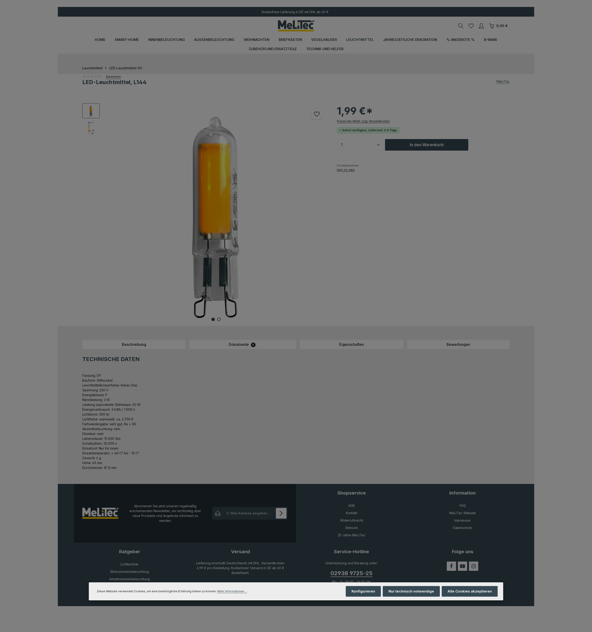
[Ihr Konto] (481, 25)
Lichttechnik (129, 564)
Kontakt (351, 513)
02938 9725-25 (351, 573)
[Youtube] (462, 566)
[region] (205, 214)
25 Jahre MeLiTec (351, 535)
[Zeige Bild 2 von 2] (219, 319)
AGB (351, 505)
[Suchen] (461, 25)
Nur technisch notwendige (411, 591)
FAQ (462, 505)
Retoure (351, 528)
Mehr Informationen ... (232, 591)
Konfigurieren (363, 591)
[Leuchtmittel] (360, 39)
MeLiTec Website (462, 513)
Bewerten (113, 77)
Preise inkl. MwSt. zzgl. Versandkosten (363, 121)
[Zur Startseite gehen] (296, 25)
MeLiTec (503, 81)
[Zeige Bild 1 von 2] (213, 319)
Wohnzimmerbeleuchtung (129, 572)
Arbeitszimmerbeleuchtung (129, 579)
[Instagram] (473, 566)
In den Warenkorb (427, 144)
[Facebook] (451, 566)
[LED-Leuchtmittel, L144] (215, 214)
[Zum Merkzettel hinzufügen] (316, 114)
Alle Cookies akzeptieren (469, 591)
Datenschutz (462, 528)
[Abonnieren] (281, 513)
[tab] (133, 344)
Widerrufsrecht (351, 520)
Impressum (462, 520)
